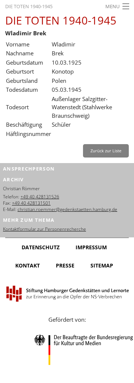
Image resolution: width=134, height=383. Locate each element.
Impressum (91, 247)
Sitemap (101, 265)
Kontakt (27, 265)
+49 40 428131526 (39, 197)
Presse (65, 265)
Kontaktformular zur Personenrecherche (44, 229)
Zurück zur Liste (105, 150)
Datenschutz (41, 247)
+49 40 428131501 (31, 203)
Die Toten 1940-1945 (28, 6)
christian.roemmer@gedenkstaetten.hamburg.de (67, 209)
